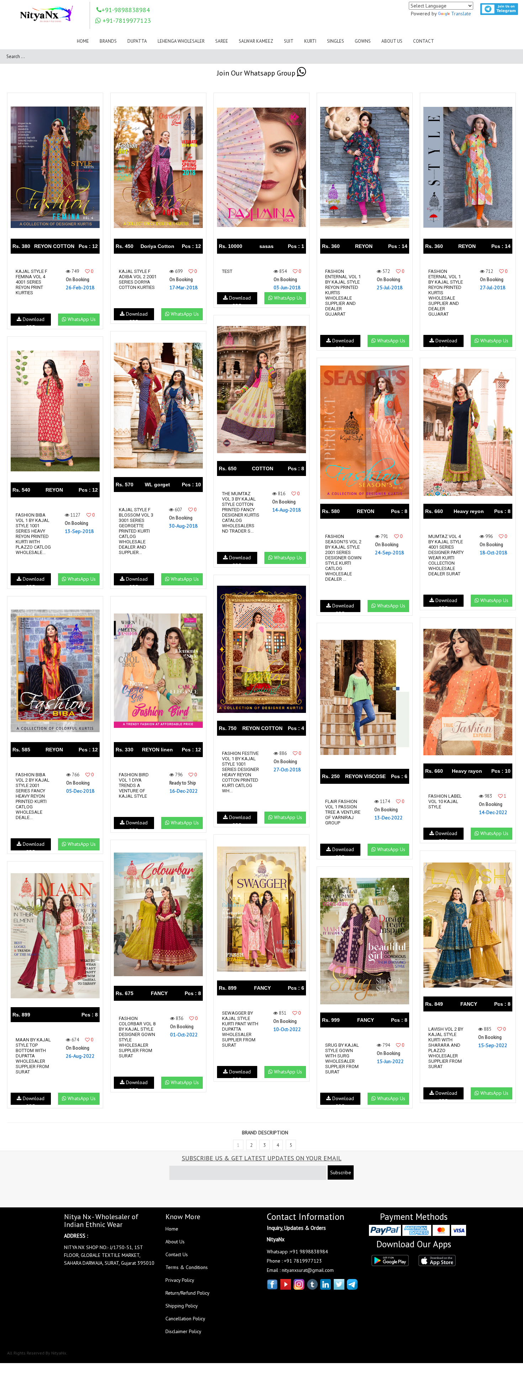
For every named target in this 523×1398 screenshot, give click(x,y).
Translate (461, 13)
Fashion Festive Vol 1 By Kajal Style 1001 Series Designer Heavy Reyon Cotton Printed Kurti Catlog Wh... (240, 772)
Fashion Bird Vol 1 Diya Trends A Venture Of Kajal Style (134, 785)
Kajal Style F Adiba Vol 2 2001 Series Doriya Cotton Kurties (138, 279)
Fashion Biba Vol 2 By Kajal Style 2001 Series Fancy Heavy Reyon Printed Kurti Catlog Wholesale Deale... (32, 796)
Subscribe (340, 1172)
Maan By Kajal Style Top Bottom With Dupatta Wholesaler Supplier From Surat (33, 1056)
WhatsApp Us (81, 319)
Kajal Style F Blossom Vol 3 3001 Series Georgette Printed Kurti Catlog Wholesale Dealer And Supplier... (136, 531)
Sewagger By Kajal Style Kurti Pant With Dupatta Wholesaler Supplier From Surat (240, 1029)
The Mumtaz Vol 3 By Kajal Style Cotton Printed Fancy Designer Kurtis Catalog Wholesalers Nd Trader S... (240, 512)
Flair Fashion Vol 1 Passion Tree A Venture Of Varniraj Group (342, 812)
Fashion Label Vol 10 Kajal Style (445, 801)
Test (227, 271)
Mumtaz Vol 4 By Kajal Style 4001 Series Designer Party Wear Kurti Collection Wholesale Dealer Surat (446, 555)
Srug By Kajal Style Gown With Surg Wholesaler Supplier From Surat (342, 1058)
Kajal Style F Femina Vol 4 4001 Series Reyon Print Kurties (31, 282)
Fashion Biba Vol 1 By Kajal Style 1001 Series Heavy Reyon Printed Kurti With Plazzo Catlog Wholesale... (33, 533)
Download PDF (32, 321)
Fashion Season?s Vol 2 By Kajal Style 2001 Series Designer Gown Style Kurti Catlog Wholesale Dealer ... (343, 558)
